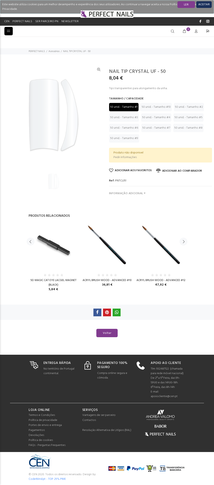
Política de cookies (41, 440)
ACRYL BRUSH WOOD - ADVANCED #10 (107, 280)
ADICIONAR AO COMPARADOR (182, 170)
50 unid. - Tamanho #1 (124, 107)
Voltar (107, 333)
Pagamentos (37, 430)
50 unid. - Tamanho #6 (124, 127)
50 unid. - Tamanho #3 (124, 117)
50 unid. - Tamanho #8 (188, 127)
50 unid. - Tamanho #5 (189, 117)
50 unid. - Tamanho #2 (189, 107)
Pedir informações (125, 157)
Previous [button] (30, 242)
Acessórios (54, 51)
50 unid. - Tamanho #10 (156, 107)
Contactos (89, 420)
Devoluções (36, 435)
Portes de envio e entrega (45, 425)
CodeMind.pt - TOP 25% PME (47, 479)
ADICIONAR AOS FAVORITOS (133, 170)
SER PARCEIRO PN (46, 21)
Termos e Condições (42, 415)
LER (186, 4)
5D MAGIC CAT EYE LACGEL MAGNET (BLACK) (53, 282)
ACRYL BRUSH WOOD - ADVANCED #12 (160, 280)
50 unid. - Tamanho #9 (124, 138)
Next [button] (183, 242)
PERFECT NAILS (22, 21)
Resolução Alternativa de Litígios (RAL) (106, 430)
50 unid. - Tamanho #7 (156, 127)
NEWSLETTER (69, 21)
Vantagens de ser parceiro (99, 415)
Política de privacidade (43, 420)
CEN (6, 21)
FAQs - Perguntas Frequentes (47, 445)
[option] (56, 181)
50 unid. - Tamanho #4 (156, 117)
